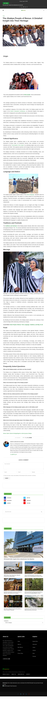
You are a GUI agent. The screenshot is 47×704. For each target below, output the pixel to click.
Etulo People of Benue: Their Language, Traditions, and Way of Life (26, 324)
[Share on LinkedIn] (28, 437)
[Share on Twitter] (26, 437)
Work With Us (20, 647)
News (34, 653)
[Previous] (10, 3)
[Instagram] (23, 7)
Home (19, 641)
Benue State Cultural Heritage (10, 433)
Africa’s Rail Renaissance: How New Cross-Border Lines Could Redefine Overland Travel (33, 576)
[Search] (43, 10)
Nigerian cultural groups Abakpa (24, 433)
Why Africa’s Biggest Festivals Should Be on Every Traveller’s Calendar (12, 609)
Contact (19, 650)
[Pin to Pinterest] (27, 437)
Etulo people (27, 94)
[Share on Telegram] (29, 437)
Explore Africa (35, 641)
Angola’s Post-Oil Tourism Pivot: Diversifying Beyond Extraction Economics (33, 609)
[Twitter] (21, 7)
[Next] (11, 3)
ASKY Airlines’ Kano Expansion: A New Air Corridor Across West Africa (12, 576)
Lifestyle (34, 650)
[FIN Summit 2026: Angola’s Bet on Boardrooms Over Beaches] (23, 544)
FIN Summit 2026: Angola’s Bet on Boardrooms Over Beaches (19, 559)
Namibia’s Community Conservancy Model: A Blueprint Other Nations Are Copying (12, 593)
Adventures (35, 644)
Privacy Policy (20, 653)
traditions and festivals (11, 225)
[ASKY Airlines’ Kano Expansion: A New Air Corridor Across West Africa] (13, 567)
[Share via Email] (31, 437)
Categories (6, 620)
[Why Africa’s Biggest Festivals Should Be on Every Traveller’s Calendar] (13, 601)
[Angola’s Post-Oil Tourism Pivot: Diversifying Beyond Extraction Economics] (34, 601)
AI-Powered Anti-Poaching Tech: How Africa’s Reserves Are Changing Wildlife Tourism (33, 593)
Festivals (34, 656)
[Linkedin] (25, 7)
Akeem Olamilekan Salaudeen (17, 441)
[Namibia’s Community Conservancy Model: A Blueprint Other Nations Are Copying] (13, 584)
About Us (19, 644)
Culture (34, 647)
